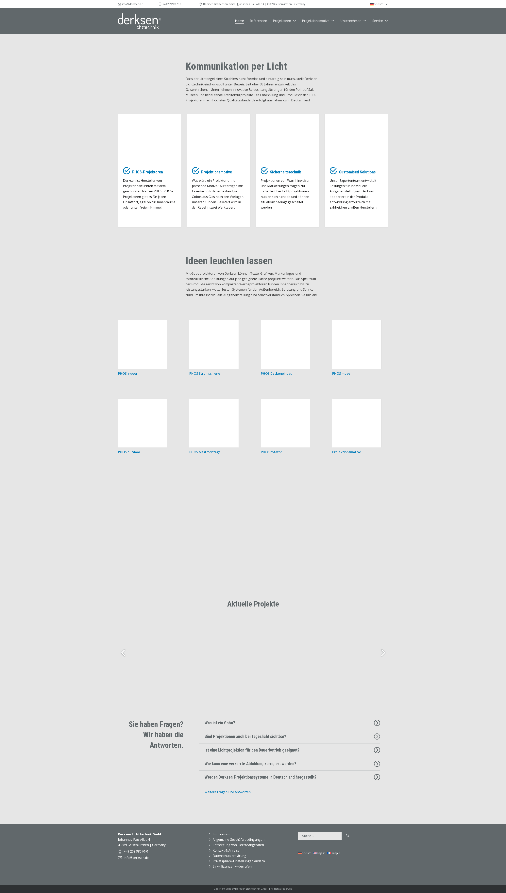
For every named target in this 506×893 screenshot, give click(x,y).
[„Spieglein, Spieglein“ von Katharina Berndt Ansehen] (188, 628)
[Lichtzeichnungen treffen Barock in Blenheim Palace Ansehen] (365, 632)
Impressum (221, 834)
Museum (263, 681)
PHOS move (341, 373)
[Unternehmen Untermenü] (364, 20)
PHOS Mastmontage (205, 452)
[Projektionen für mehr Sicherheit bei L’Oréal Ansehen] (162, 629)
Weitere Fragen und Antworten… (229, 792)
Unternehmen (350, 21)
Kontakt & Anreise (226, 850)
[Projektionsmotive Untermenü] (332, 20)
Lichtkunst (188, 674)
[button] (289, 723)
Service (377, 21)
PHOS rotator (271, 452)
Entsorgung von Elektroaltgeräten (238, 845)
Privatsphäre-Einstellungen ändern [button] (239, 861)
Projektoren (282, 21)
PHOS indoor (128, 373)
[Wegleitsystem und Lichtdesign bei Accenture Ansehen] (291, 630)
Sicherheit (162, 671)
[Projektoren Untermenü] (294, 20)
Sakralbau (135, 675)
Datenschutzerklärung (229, 856)
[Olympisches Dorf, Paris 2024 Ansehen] (236, 629)
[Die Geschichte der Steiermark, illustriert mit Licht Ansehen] (263, 628)
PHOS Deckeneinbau (276, 373)
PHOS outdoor (129, 452)
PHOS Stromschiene (204, 373)
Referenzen (258, 21)
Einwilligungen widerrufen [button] (232, 866)
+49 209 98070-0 (172, 4)
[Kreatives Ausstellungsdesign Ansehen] (327, 634)
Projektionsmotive (315, 21)
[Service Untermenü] (386, 20)
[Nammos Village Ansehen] (211, 626)
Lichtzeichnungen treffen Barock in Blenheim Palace (365, 658)
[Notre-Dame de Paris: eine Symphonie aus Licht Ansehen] (135, 628)
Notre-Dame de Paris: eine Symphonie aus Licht (135, 655)
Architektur (207, 654)
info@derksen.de (132, 4)
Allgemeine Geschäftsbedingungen (238, 839)
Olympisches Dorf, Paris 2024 (235, 652)
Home (239, 21)
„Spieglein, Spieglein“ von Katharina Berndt (188, 655)
